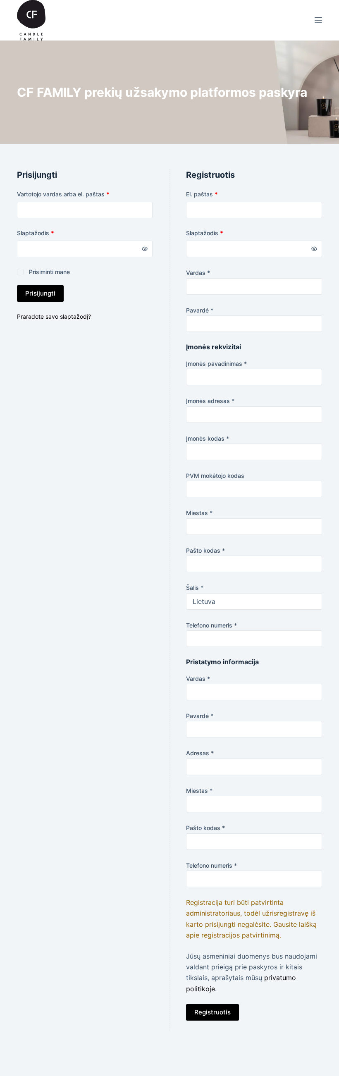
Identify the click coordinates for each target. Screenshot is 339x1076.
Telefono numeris (211, 625)
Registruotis (212, 1012)
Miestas (199, 512)
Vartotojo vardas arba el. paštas (78, 194)
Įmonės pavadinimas (216, 363)
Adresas (200, 752)
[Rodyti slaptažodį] (145, 249)
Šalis (194, 587)
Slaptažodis (50, 232)
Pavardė (199, 310)
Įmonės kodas (207, 438)
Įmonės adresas (210, 400)
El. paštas (216, 194)
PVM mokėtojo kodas (215, 475)
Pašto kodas (205, 550)
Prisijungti (40, 293)
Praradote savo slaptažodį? (54, 316)
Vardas (198, 272)
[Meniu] (318, 20)
